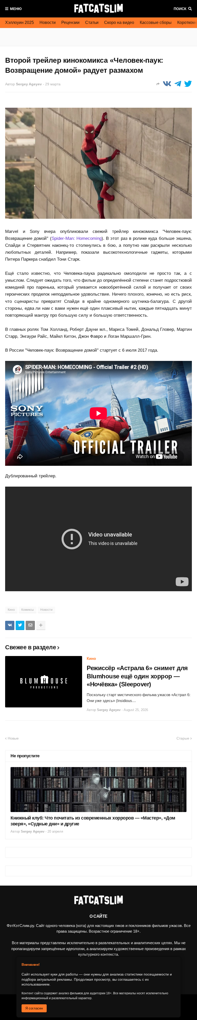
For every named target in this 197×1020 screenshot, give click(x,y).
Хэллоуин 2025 (19, 22)
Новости (48, 22)
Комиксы (27, 610)
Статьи (91, 22)
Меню (16, 9)
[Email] (30, 625)
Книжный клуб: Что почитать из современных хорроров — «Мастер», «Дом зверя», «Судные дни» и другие (93, 820)
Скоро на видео (119, 22)
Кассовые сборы (156, 22)
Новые (13, 738)
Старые (182, 738)
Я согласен (34, 1008)
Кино (11, 610)
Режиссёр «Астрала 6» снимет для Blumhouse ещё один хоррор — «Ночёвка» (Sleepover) (137, 675)
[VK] (167, 84)
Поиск (180, 9)
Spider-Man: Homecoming (77, 238)
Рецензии (70, 22)
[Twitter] (188, 84)
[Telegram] (177, 84)
